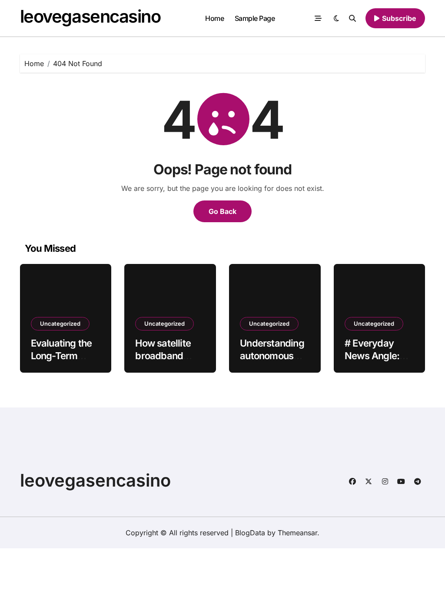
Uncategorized (60, 323)
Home (214, 18)
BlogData (250, 532)
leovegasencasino (90, 16)
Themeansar (297, 532)
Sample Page (255, 18)
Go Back (222, 211)
